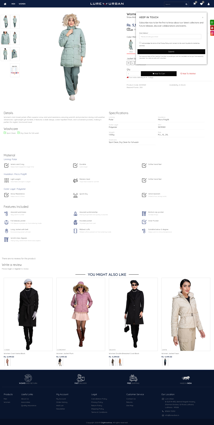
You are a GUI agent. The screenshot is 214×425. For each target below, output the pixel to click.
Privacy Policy (97, 402)
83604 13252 (170, 411)
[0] (201, 4)
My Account (61, 399)
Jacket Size (132, 58)
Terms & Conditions (99, 412)
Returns (129, 402)
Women (22, 4)
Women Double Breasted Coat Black (124, 353)
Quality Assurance (28, 405)
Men (13, 4)
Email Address (143, 33)
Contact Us (131, 399)
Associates (25, 402)
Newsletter (60, 409)
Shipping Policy (97, 409)
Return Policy (96, 405)
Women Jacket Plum (64, 353)
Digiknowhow (106, 422)
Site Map (129, 405)
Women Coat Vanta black (14, 353)
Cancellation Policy (99, 399)
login (10, 269)
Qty (128, 69)
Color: (129, 37)
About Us (25, 399)
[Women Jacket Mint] (72, 56)
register (17, 269)
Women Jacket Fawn (170, 353)
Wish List (59, 405)
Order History (61, 402)
